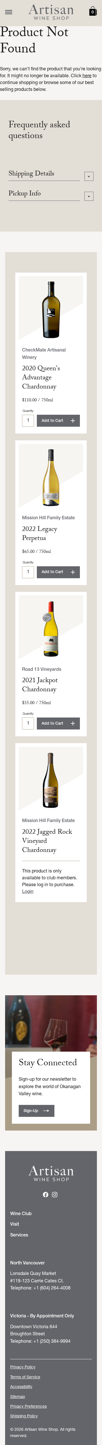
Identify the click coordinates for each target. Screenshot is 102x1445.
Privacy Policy (22, 1367)
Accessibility (21, 1387)
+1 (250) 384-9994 (52, 1341)
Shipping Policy (24, 1416)
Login (27, 892)
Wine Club (21, 1214)
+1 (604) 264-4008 (52, 1288)
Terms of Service (25, 1377)
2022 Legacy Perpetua (39, 534)
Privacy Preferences (28, 1407)
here (87, 76)
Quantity (28, 411)
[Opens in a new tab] (45, 1196)
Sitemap (17, 1397)
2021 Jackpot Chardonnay (40, 685)
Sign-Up (31, 1111)
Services (19, 1235)
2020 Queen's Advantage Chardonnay (41, 378)
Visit (14, 1224)
